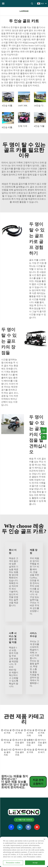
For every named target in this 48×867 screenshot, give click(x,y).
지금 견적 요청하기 (38, 781)
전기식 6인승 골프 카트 (42, 742)
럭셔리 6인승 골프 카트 (19, 752)
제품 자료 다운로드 (25, 820)
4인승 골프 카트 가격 (30, 733)
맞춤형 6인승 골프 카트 (31, 742)
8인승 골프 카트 (8, 741)
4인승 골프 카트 (8, 731)
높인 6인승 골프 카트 (8, 752)
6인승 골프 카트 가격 (42, 733)
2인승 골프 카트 (19, 731)
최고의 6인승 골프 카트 (19, 742)
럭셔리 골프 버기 (42, 750)
